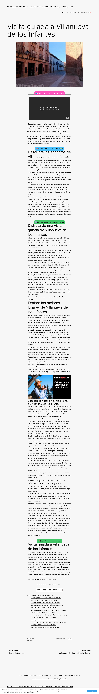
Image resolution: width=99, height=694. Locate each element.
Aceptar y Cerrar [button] (92, 691)
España (70, 638)
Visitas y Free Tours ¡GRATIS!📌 (81, 12)
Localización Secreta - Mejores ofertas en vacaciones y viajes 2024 (40, 7)
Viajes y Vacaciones (26, 689)
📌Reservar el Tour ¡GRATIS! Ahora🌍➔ (49, 149)
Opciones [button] (78, 691)
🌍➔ (49, 93)
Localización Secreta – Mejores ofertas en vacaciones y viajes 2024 (40, 687)
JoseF (31, 640)
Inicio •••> (64, 12)
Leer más (84, 691)
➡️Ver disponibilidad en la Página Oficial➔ (49, 222)
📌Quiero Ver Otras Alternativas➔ (49, 541)
